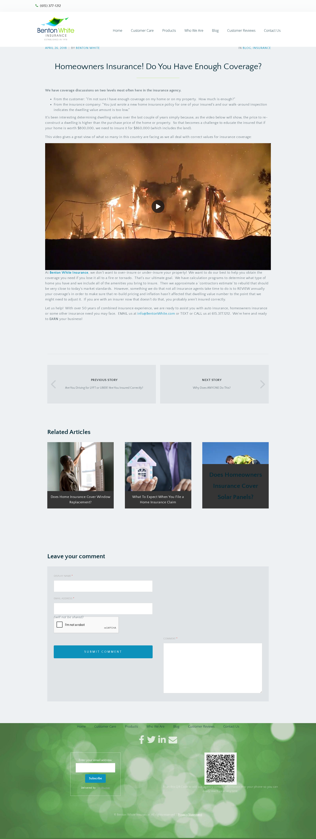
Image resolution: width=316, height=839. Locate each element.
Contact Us (272, 30)
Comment (170, 638)
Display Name (63, 576)
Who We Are (193, 30)
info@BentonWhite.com (156, 314)
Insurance (262, 48)
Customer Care (142, 30)
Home (117, 30)
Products (169, 30)
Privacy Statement (190, 814)
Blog (215, 30)
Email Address (64, 598)
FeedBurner (103, 787)
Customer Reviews (241, 30)
